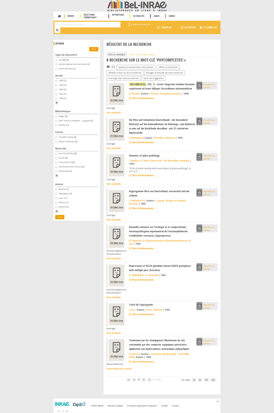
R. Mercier (134, 354)
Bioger (62, 116)
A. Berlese (134, 93)
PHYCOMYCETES (66, 153)
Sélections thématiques (90, 16)
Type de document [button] (66, 54)
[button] (56, 102)
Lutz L (62, 198)
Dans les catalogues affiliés (143, 54)
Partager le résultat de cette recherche (164, 72)
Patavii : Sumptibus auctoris (166, 93)
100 (206, 379)
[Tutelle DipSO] (80, 404)
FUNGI (62, 157)
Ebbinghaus (64, 193)
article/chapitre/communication (73, 64)
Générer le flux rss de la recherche (124, 72)
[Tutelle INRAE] (63, 404)
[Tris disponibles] (113, 67)
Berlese (62, 189)
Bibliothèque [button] (62, 111)
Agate (157, 16)
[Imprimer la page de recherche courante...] (108, 66)
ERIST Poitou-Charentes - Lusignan (74, 120)
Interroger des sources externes (123, 78)
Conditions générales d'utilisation (142, 406)
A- (59, 411)
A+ (67, 411)
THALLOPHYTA (65, 162)
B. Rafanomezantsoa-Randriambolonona (165, 240)
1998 (61, 80)
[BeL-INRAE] (137, 5)
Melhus (62, 202)
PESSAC (62, 125)
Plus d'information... (144, 98)
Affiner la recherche (168, 67)
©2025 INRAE (97, 406)
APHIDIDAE (64, 171)
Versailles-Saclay (66, 137)
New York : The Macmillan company (170, 160)
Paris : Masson (154, 309)
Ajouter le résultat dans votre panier (135, 67)
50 (200, 379)
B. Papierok (135, 240)
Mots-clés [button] (60, 148)
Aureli (172, 16)
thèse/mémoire (66, 68)
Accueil (59, 16)
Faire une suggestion (154, 78)
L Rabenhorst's (137, 200)
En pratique (118, 14)
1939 (61, 98)
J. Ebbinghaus (136, 137)
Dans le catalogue (116, 54)
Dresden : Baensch (165, 137)
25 (194, 379)
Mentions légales (115, 406)
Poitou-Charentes (67, 141)
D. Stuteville (151, 275)
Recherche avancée (141, 24)
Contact (175, 406)
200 (213, 379)
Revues (71, 16)
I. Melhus (134, 160)
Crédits (164, 406)
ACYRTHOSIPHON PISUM (70, 166)
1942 (61, 93)
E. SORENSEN (136, 275)
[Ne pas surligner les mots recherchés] (185, 60)
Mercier (62, 206)
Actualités (138, 16)
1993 (61, 89)
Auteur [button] (59, 184)
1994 (61, 85)
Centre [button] (59, 132)
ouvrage (62, 59)
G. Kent (144, 160)
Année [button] (59, 75)
